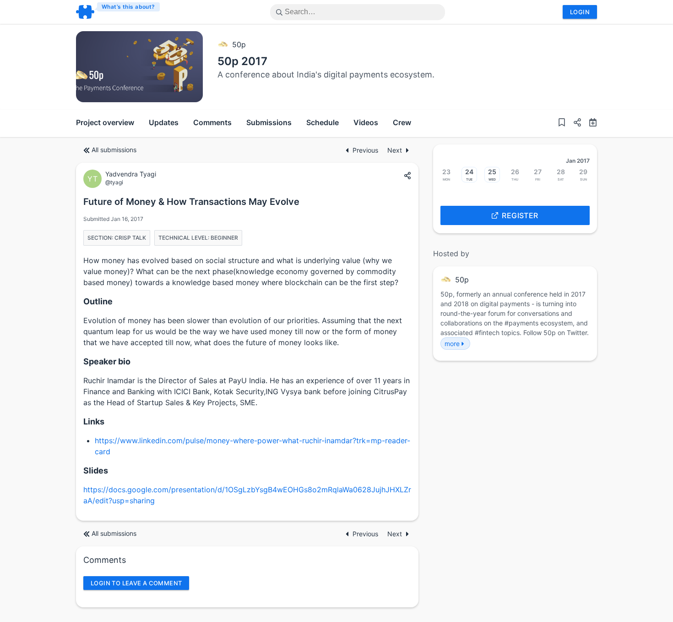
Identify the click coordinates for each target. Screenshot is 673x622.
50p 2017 (242, 61)
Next (394, 150)
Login (580, 12)
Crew (402, 122)
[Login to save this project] (562, 123)
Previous (366, 150)
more (452, 343)
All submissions (114, 150)
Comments (212, 122)
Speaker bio (106, 361)
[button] (573, 123)
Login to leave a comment (136, 583)
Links (93, 421)
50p (239, 44)
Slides (95, 470)
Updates (164, 122)
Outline (98, 301)
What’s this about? (128, 6)
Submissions (269, 122)
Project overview (105, 122)
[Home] (118, 12)
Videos (365, 122)
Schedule (322, 122)
